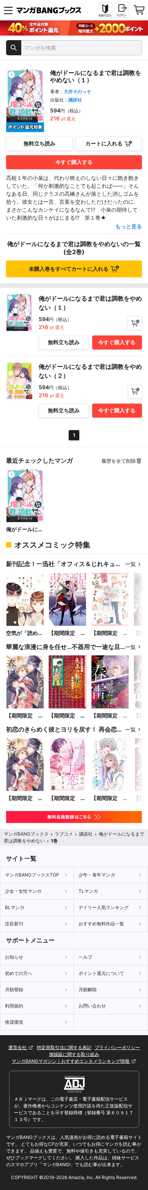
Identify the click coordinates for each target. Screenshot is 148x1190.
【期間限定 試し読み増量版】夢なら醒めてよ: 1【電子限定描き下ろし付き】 (67, 633)
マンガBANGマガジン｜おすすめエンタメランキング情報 (71, 1061)
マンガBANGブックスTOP (32, 875)
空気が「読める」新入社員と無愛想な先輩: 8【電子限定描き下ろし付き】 (25, 633)
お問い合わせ (92, 1006)
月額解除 (88, 989)
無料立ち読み (39, 143)
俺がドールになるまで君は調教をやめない (24, 529)
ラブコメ (64, 834)
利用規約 (14, 1006)
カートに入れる (104, 143)
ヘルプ (85, 957)
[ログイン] (121, 10)
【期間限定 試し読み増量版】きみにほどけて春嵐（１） (24, 715)
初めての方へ (18, 973)
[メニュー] (8, 10)
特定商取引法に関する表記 (64, 1047)
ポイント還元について (101, 973)
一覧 (130, 564)
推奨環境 (14, 1022)
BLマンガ (14, 907)
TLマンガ (88, 891)
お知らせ (14, 957)
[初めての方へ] (105, 10)
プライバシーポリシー (117, 1047)
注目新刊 (14, 923)
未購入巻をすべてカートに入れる (69, 268)
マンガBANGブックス (26, 834)
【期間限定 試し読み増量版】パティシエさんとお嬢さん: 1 (109, 633)
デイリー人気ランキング (104, 907)
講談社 (75, 100)
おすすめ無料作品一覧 (101, 923)
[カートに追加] (135, 323)
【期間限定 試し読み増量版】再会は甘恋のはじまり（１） (67, 798)
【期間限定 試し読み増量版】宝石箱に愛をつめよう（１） (109, 798)
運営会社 (18, 1047)
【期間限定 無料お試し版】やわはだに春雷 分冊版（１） (109, 715)
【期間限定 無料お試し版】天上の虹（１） (67, 715)
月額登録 (14, 989)
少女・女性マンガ (23, 891)
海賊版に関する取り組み (74, 1054)
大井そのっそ (77, 91)
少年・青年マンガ (97, 875)
